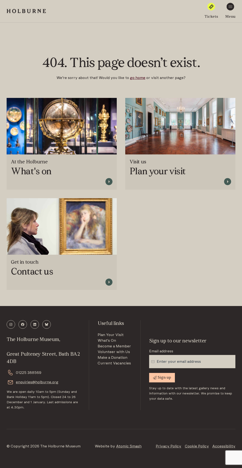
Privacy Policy (168, 446)
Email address (161, 351)
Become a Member (114, 346)
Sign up (164, 378)
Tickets (211, 17)
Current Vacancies (114, 363)
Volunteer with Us (114, 352)
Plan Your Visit (111, 335)
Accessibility (223, 446)
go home (137, 78)
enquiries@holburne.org (37, 382)
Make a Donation (112, 357)
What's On (107, 340)
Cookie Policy (197, 446)
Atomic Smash (129, 446)
